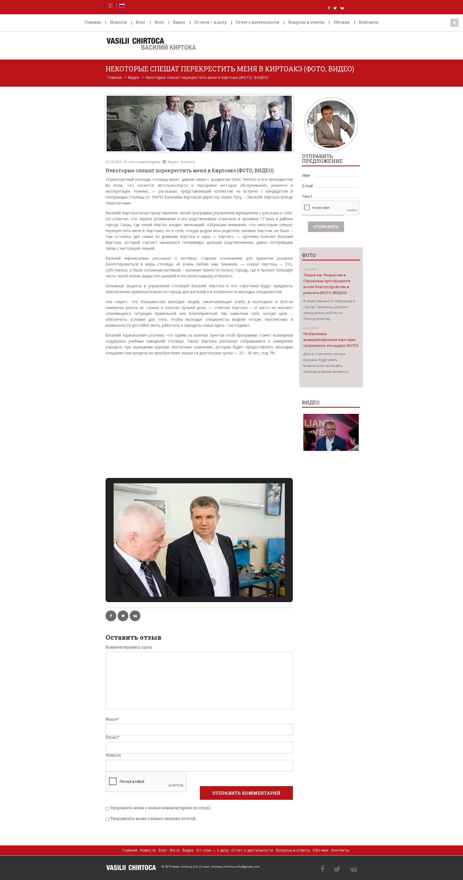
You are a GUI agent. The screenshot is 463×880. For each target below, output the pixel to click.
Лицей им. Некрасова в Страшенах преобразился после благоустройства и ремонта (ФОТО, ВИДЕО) (326, 284)
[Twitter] (337, 869)
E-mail (307, 185)
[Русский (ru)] (122, 5)
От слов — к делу (211, 22)
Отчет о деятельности (257, 22)
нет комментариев (144, 161)
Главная (93, 22)
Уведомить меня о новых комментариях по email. (160, 807)
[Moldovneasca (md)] (109, 5)
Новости (118, 22)
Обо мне (342, 22)
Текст (307, 196)
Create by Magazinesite (178, 872)
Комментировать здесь (129, 647)
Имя (306, 175)
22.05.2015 (114, 161)
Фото (159, 22)
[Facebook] (322, 869)
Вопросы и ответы (306, 22)
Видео (179, 22)
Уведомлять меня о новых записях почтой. (153, 818)
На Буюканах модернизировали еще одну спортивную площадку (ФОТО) (331, 339)
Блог (140, 22)
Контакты (369, 22)
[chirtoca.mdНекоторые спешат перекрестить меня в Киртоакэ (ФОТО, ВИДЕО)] (131, 867)
